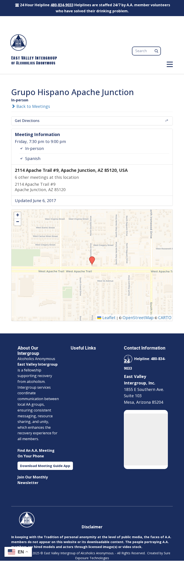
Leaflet (108, 317)
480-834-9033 (61, 4)
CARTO (164, 317)
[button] (90, 257)
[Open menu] (170, 64)
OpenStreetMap (138, 317)
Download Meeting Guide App (45, 465)
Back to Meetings (32, 106)
